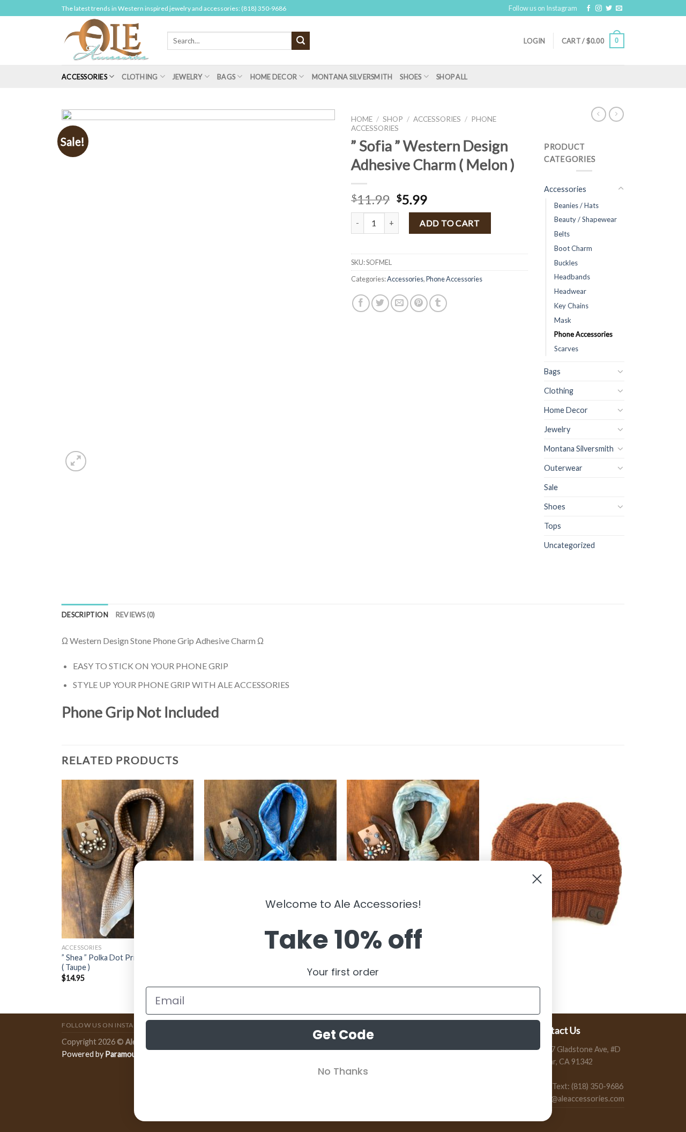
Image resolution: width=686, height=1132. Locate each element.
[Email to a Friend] (399, 303)
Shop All (451, 76)
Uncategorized (569, 545)
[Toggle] (620, 189)
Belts (562, 234)
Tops (552, 525)
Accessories (84, 76)
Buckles (566, 262)
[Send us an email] (619, 8)
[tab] (85, 614)
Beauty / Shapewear (585, 219)
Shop (393, 119)
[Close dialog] (537, 879)
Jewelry (188, 76)
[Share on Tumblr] (438, 303)
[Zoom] (75, 461)
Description (85, 614)
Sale (551, 487)
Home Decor (273, 76)
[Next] (621, 895)
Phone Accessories (454, 279)
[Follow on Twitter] (609, 8)
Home (361, 119)
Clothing (140, 76)
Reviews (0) (135, 614)
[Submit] (301, 41)
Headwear (570, 291)
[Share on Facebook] (361, 303)
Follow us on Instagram (543, 8)
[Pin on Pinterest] (419, 303)
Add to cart (450, 223)
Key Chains (571, 305)
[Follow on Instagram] (598, 8)
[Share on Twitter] (380, 303)
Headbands (572, 276)
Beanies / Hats (576, 205)
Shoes (410, 76)
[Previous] (62, 895)
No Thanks (343, 1071)
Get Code (343, 1035)
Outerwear (563, 467)
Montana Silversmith (352, 76)
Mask (562, 320)
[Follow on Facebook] (588, 8)
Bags (226, 76)
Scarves (566, 348)
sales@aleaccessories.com (579, 1098)
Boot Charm (573, 248)
